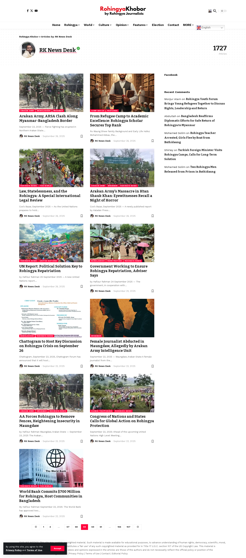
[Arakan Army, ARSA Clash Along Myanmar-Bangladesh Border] (51, 93)
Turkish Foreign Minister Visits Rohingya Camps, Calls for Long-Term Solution (193, 154)
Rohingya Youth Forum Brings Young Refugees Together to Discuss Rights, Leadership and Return (194, 103)
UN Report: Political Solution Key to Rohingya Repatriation (50, 268)
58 (76, 527)
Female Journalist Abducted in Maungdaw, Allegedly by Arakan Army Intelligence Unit (119, 346)
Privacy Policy (14, 550)
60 (92, 527)
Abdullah (170, 116)
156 (119, 527)
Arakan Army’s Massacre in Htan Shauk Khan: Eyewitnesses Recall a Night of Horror (121, 196)
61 (101, 527)
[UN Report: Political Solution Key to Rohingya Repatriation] (51, 243)
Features (112, 111)
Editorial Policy (120, 553)
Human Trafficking (101, 411)
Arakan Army (27, 111)
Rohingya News (28, 186)
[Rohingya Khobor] (123, 11)
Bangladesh (44, 111)
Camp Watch (97, 111)
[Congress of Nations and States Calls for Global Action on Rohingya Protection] (122, 393)
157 (128, 527)
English (206, 27)
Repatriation (114, 261)
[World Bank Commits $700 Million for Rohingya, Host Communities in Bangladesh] (51, 468)
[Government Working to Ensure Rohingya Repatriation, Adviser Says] (122, 243)
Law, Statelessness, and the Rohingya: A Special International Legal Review (49, 196)
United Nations (48, 261)
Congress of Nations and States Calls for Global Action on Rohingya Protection (122, 421)
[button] (57, 548)
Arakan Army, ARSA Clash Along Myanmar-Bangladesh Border (48, 118)
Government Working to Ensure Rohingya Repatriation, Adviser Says (119, 271)
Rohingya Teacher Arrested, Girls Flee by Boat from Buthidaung (190, 137)
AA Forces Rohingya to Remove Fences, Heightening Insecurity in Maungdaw (49, 421)
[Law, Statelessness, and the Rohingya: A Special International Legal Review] (51, 168)
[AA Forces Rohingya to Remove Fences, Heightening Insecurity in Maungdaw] (51, 393)
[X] (31, 10)
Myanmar (58, 111)
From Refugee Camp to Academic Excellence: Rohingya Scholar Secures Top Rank (119, 121)
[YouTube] (36, 10)
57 (68, 527)
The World (46, 186)
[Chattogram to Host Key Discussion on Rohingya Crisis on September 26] (51, 318)
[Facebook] (27, 10)
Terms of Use (34, 550)
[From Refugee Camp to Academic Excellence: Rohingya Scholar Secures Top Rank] (122, 93)
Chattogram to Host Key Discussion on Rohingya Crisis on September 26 (50, 346)
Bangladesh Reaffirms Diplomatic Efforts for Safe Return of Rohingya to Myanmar (189, 120)
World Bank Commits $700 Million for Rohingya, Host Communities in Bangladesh (50, 496)
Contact (105, 553)
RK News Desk (32, 136)
